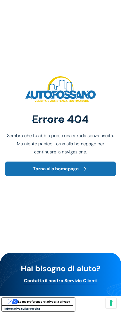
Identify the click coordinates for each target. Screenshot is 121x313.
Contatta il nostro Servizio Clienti (60, 281)
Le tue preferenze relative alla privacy (44, 301)
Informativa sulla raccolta (22, 308)
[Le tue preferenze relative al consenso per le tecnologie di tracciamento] (111, 303)
